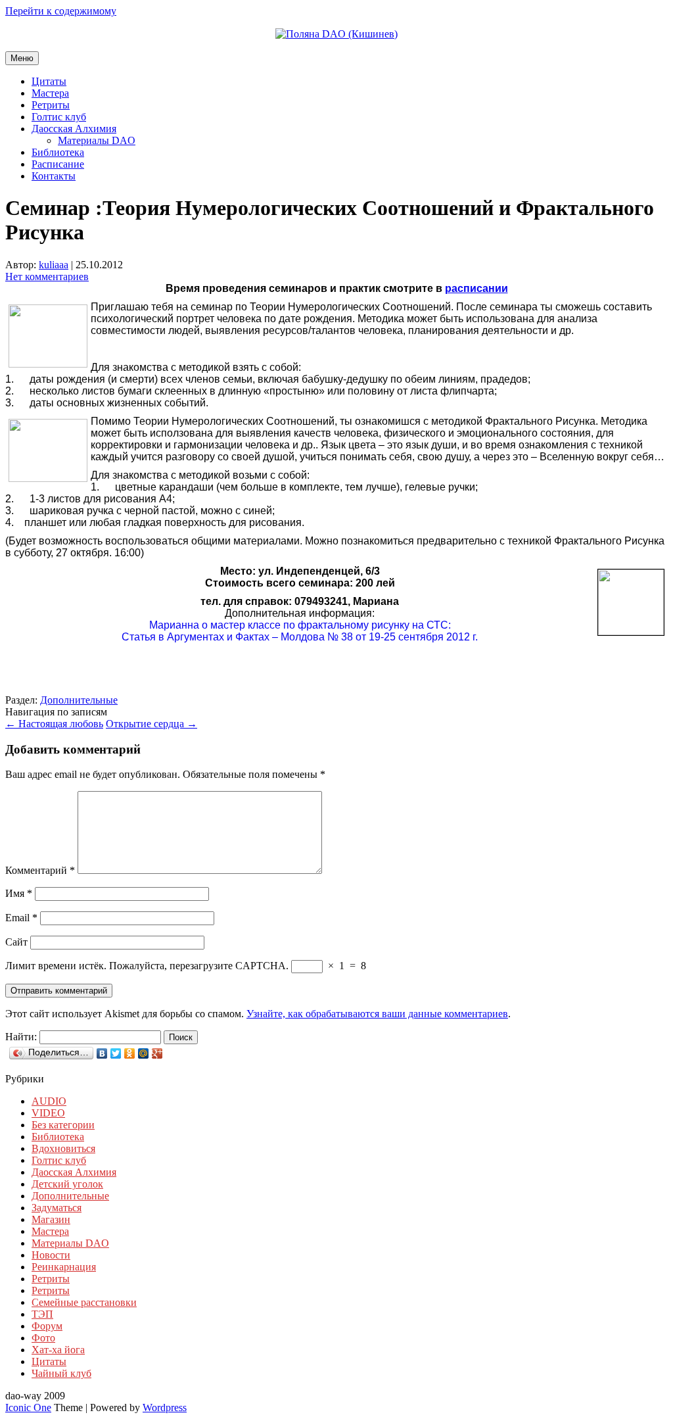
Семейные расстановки (84, 1302)
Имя (18, 893)
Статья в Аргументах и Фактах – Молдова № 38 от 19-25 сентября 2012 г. (300, 636)
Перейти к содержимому (60, 10)
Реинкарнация (64, 1266)
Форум (47, 1326)
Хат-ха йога (58, 1349)
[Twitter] (116, 1053)
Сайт (16, 942)
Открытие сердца (151, 723)
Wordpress (165, 1407)
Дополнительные (79, 700)
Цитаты (49, 81)
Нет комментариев (47, 276)
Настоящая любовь (54, 723)
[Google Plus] (157, 1053)
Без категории (63, 1124)
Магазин (51, 1219)
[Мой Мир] (144, 1053)
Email (21, 917)
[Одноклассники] (130, 1053)
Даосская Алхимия (74, 128)
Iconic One (28, 1407)
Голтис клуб (59, 116)
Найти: (21, 1036)
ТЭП (42, 1314)
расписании (476, 288)
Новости (51, 1255)
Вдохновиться (63, 1148)
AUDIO (49, 1101)
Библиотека (58, 152)
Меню (22, 58)
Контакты (54, 175)
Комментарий (40, 870)
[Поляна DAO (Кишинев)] (336, 33)
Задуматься (56, 1207)
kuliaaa (53, 264)
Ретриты (51, 104)
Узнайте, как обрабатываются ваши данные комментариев (377, 1013)
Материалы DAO (96, 140)
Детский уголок (67, 1184)
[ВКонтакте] (102, 1053)
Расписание (58, 164)
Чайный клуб (61, 1373)
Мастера (50, 93)
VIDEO (48, 1112)
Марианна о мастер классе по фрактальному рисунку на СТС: (300, 625)
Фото (43, 1337)
